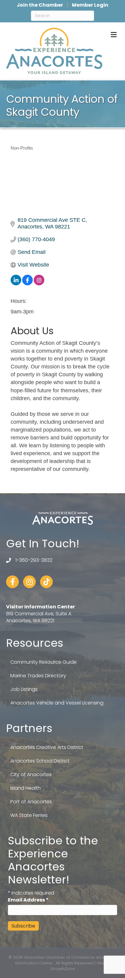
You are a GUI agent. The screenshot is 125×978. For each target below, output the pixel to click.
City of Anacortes (31, 774)
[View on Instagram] (39, 283)
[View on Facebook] (27, 283)
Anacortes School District (39, 760)
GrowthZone (62, 969)
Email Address (28, 899)
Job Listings (24, 689)
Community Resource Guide (43, 662)
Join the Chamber (40, 5)
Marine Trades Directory (38, 675)
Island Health (25, 788)
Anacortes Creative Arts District (46, 747)
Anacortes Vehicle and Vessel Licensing (56, 702)
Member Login (90, 5)
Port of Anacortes (31, 801)
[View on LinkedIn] (16, 283)
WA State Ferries (29, 815)
